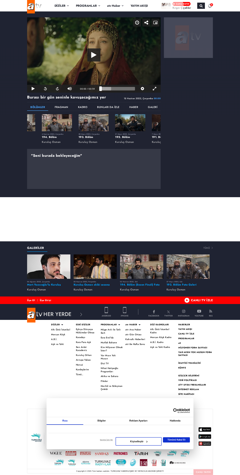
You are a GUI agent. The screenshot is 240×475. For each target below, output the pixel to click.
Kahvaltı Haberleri (135, 339)
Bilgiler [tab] (101, 420)
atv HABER (131, 324)
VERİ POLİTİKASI (187, 380)
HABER (133, 107)
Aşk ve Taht (57, 344)
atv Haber (113, 6)
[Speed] (137, 23)
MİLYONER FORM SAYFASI (192, 347)
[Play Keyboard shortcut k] (33, 89)
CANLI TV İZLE (202, 300)
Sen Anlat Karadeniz (81, 349)
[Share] (146, 23)
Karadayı (80, 337)
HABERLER (184, 324)
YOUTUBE (199, 315)
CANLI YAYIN (203, 472)
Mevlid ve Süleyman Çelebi (112, 388)
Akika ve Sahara (109, 376)
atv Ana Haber (133, 329)
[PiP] (155, 23)
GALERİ (152, 107)
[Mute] (70, 89)
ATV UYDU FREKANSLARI (192, 384)
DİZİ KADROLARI (159, 324)
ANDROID (106, 315)
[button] (30, 123)
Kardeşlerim (82, 369)
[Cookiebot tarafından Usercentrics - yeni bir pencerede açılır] (175, 410)
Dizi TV (105, 363)
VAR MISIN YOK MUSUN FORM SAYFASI (195, 354)
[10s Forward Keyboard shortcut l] (57, 89)
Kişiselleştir (137, 441)
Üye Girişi (45, 300)
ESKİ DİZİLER (83, 324)
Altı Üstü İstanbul (60, 329)
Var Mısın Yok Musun (108, 357)
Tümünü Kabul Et (176, 440)
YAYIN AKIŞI (139, 6)
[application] (94, 55)
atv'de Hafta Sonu (135, 344)
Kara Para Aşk (83, 342)
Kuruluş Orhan (84, 355)
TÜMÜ (206, 248)
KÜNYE (182, 367)
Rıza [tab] (64, 420)
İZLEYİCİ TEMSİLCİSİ (189, 363)
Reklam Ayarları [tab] (138, 420)
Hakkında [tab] (175, 420)
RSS (211, 315)
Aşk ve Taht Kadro (160, 347)
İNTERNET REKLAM (188, 389)
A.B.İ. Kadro (156, 342)
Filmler (104, 381)
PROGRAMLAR (86, 6)
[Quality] (142, 89)
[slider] (117, 89)
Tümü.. (79, 374)
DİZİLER (60, 6)
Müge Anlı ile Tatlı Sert (111, 331)
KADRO (83, 107)
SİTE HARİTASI (186, 394)
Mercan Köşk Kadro (161, 337)
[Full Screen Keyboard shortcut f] (155, 89)
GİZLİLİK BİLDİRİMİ (188, 375)
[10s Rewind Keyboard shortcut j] (45, 89)
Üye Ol (31, 300)
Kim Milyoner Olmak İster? (112, 349)
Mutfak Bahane (109, 342)
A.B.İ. (54, 339)
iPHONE (124, 315)
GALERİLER (35, 248)
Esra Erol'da (107, 337)
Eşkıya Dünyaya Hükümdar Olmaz (85, 331)
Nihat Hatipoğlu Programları (109, 370)
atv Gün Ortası (133, 334)
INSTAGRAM (184, 315)
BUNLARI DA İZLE (108, 107)
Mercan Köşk (58, 334)
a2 (179, 343)
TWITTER (168, 315)
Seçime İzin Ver (106, 440)
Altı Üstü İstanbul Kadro (159, 331)
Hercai (79, 364)
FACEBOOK (153, 315)
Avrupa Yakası (83, 359)
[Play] (93, 55)
